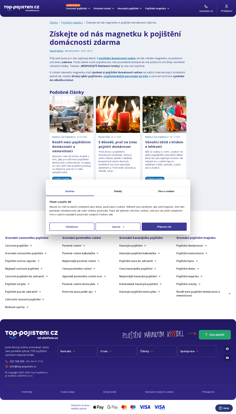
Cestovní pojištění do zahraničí (24, 276)
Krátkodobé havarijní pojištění (138, 284)
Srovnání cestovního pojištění (24, 253)
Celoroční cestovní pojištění (22, 299)
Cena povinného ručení (77, 268)
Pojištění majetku (155, 8)
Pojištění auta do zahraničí (136, 261)
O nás (104, 351)
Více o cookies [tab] (166, 191)
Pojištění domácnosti (189, 245)
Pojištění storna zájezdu (20, 261)
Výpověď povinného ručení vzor (82, 276)
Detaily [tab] (118, 191)
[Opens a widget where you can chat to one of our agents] (224, 408)
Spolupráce (187, 351)
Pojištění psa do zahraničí (21, 291)
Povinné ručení (102, 8)
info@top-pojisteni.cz (23, 366)
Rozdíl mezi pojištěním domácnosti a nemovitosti (71, 146)
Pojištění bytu (185, 261)
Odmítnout (72, 226)
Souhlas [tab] (69, 191)
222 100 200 (17, 361)
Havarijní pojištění (128, 8)
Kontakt (66, 351)
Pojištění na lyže (15, 284)
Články (54, 22)
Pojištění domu (185, 268)
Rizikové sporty (15, 307)
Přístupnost (208, 391)
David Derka (56, 50)
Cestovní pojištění (76, 8)
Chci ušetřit (216, 335)
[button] (32, 238)
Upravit (116, 226)
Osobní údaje (68, 391)
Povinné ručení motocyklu (78, 284)
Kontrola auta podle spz (77, 291)
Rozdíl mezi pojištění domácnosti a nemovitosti (198, 293)
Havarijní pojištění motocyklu (137, 291)
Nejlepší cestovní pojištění (22, 268)
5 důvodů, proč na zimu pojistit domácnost (118, 144)
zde (111, 214)
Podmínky (27, 391)
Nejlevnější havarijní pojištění (138, 276)
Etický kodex (109, 391)
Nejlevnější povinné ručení (79, 261)
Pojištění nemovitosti (190, 253)
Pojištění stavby (186, 284)
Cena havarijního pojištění (135, 268)
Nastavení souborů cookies (159, 391)
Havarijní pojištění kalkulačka (137, 253)
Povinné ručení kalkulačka (78, 253)
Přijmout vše (164, 226)
